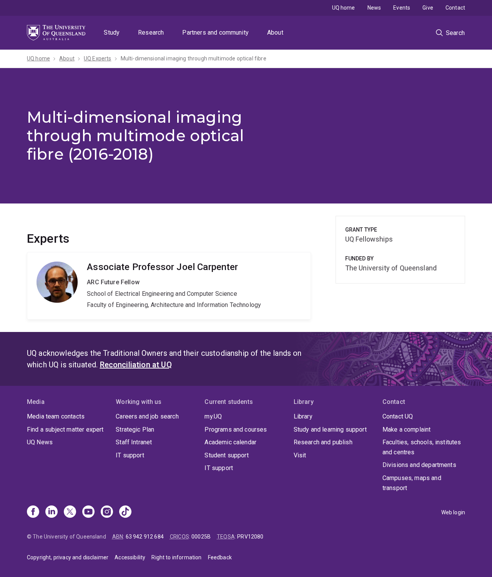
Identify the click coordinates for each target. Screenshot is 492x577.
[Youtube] (88, 512)
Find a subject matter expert (65, 429)
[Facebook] (33, 512)
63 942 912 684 (145, 537)
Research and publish (323, 442)
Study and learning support (330, 429)
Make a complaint (406, 429)
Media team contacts (56, 416)
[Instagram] (107, 512)
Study (112, 32)
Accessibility (130, 557)
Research (151, 32)
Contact (455, 8)
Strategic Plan (135, 429)
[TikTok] (125, 512)
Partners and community (215, 32)
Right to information (176, 557)
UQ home (343, 8)
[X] (70, 512)
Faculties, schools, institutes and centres (421, 447)
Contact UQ (397, 416)
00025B (201, 537)
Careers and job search (147, 416)
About (275, 32)
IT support (130, 455)
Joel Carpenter (169, 285)
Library (303, 416)
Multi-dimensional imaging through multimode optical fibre (193, 58)
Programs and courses (235, 429)
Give (427, 8)
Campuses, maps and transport (411, 483)
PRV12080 (250, 537)
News (374, 8)
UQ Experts (97, 58)
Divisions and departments (419, 465)
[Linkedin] (51, 512)
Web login (453, 512)
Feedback (220, 557)
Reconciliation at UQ (136, 364)
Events (401, 8)
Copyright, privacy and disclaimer (67, 557)
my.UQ (213, 416)
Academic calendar (230, 442)
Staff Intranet (134, 442)
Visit (300, 455)
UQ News (40, 442)
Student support (226, 455)
